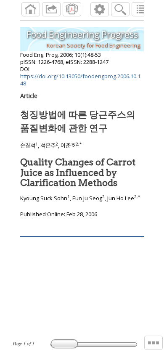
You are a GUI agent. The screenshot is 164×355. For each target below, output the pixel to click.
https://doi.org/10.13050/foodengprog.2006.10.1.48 (81, 79)
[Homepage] (30, 9)
